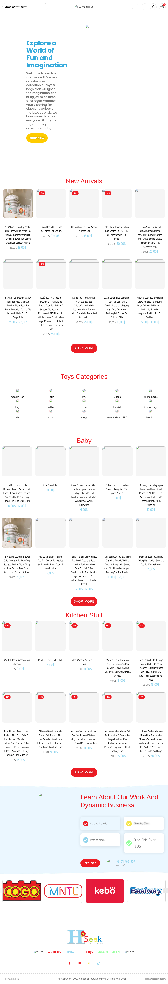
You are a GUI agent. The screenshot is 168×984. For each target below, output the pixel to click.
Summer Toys (150, 407)
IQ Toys (117, 396)
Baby (84, 396)
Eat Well (117, 407)
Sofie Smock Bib (50, 485)
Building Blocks (150, 396)
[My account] (153, 6)
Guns (50, 417)
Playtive (150, 417)
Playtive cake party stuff (50, 660)
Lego (17, 407)
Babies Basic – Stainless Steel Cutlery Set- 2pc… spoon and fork (117, 489)
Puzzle (51, 396)
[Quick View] (28, 194)
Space (84, 417)
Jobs (18, 417)
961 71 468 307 (125, 861)
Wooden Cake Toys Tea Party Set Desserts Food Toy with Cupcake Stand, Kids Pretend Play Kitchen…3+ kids (118, 667)
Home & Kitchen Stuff (117, 417)
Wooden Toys (17, 396)
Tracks (84, 407)
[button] (165, 890)
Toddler (50, 407)
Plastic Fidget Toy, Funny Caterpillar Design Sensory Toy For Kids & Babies (151, 560)
